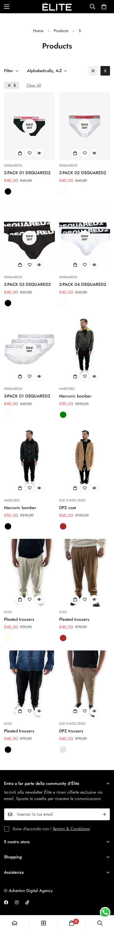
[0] (104, 7)
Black (8, 191)
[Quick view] (38, 153)
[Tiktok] (27, 902)
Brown (63, 526)
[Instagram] (17, 902)
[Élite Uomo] (57, 6)
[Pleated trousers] (29, 573)
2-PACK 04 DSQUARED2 (82, 284)
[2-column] (105, 71)
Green (63, 415)
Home (38, 31)
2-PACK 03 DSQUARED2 (27, 284)
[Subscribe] (104, 814)
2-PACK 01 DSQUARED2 (27, 173)
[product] (14, 923)
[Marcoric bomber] (84, 349)
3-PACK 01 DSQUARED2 (27, 396)
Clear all (34, 86)
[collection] (43, 923)
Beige (63, 749)
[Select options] (19, 153)
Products (61, 31)
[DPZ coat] (84, 461)
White (63, 191)
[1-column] (93, 71)
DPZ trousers (71, 731)
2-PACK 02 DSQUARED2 (82, 173)
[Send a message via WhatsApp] (105, 912)
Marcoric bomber (75, 396)
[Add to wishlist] (29, 153)
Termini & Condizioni (71, 829)
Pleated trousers (19, 619)
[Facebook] (6, 902)
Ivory (8, 638)
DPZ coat (67, 508)
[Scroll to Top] (104, 903)
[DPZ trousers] (84, 684)
